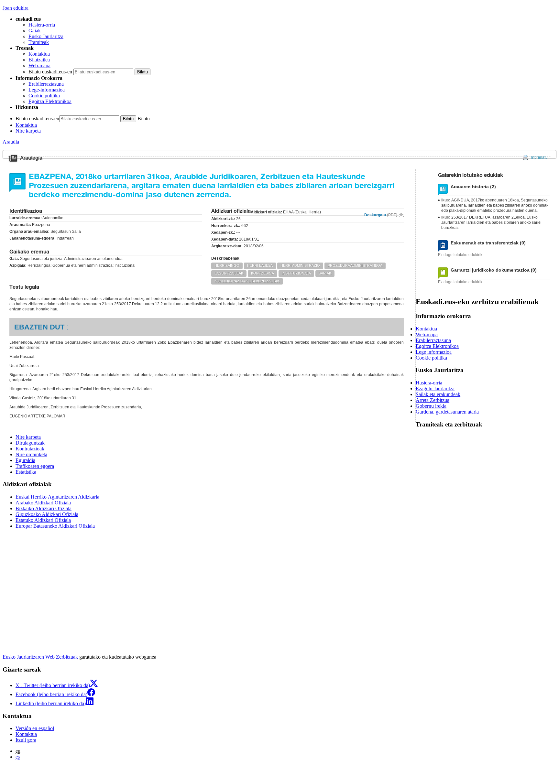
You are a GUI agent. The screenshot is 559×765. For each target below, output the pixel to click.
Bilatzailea (39, 59)
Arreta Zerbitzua (432, 400)
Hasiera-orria (41, 24)
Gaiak (34, 30)
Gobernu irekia (431, 406)
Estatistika (26, 472)
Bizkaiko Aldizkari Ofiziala (43, 508)
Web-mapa (39, 65)
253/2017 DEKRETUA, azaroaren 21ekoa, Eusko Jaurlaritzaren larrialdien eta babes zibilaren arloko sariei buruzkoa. (491, 222)
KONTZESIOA (262, 273)
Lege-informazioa (46, 89)
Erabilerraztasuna (46, 84)
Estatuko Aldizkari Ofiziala (43, 520)
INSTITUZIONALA (296, 273)
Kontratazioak (30, 448)
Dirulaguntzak (30, 443)
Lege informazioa (434, 352)
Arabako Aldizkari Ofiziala (43, 502)
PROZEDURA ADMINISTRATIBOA (355, 265)
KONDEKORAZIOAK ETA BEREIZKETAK (247, 281)
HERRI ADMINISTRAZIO (300, 265)
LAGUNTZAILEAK (228, 273)
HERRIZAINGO (226, 265)
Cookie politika (44, 95)
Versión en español (35, 728)
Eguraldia (25, 460)
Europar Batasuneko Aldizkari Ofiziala (55, 526)
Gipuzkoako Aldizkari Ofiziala (47, 514)
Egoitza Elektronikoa (49, 101)
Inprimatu (539, 157)
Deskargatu (380, 215)
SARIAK (325, 273)
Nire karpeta (28, 131)
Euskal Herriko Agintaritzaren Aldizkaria (57, 497)
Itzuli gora (26, 740)
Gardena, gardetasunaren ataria (447, 412)
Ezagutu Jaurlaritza (435, 388)
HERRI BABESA (260, 265)
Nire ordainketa (31, 454)
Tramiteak (38, 42)
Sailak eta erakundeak (438, 394)
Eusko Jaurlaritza (45, 36)
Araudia (11, 142)
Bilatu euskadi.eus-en (50, 71)
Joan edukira (15, 8)
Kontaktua (39, 54)
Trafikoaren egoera (35, 466)
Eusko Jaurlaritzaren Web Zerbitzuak (40, 657)
